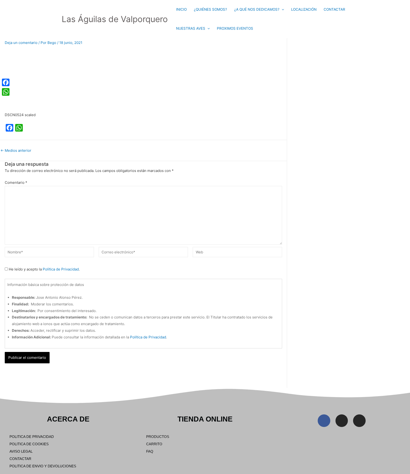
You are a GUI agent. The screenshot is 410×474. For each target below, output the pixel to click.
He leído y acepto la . (44, 269)
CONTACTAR (334, 9)
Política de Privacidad (61, 269)
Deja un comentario (21, 42)
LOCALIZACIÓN (304, 9)
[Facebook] (5, 82)
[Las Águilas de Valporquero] (51, 18)
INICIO (181, 9)
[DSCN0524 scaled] (40, 78)
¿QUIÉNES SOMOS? (210, 9)
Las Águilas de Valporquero (115, 19)
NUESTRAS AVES (190, 28)
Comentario (16, 182)
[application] (282, 9)
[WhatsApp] (5, 92)
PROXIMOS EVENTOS (235, 28)
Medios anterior (15, 150)
